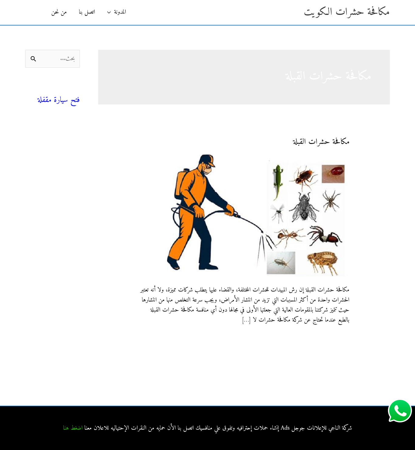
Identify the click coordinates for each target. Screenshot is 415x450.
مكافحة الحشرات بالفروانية (54, 210)
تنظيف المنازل (66, 142)
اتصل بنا (87, 12)
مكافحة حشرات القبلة (321, 142)
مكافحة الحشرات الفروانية (55, 276)
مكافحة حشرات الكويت (347, 12)
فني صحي (69, 90)
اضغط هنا (73, 428)
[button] (35, 12)
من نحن (59, 12)
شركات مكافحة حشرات (55, 155)
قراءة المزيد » (336, 339)
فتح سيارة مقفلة (59, 100)
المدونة (120, 12)
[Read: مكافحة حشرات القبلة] (258, 215)
